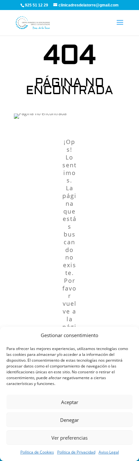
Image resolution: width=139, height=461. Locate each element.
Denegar (69, 420)
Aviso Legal (109, 452)
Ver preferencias (69, 437)
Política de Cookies (37, 452)
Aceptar (69, 402)
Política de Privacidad (76, 452)
